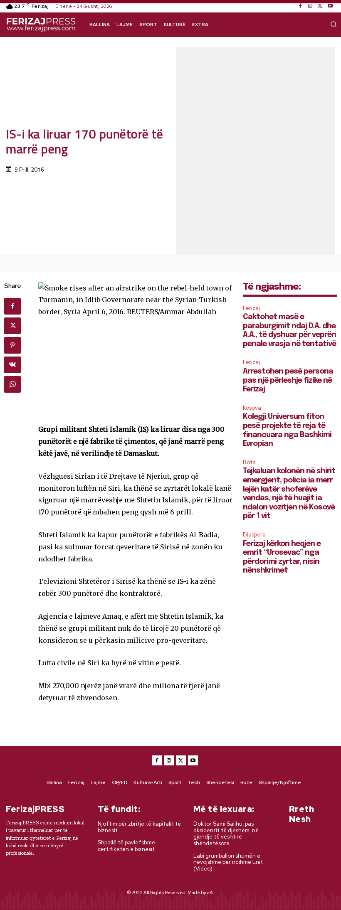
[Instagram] (310, 6)
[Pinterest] (12, 345)
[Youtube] (330, 6)
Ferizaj (251, 308)
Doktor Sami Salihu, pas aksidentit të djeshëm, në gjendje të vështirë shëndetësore (226, 833)
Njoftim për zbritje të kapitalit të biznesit (139, 827)
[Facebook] (300, 6)
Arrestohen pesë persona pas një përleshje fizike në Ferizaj (288, 380)
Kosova (252, 407)
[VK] (12, 365)
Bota (249, 462)
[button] (333, 24)
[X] (320, 6)
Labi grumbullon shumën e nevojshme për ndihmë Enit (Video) (228, 862)
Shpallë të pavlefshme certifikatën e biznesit (126, 846)
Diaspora (254, 534)
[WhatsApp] (12, 384)
